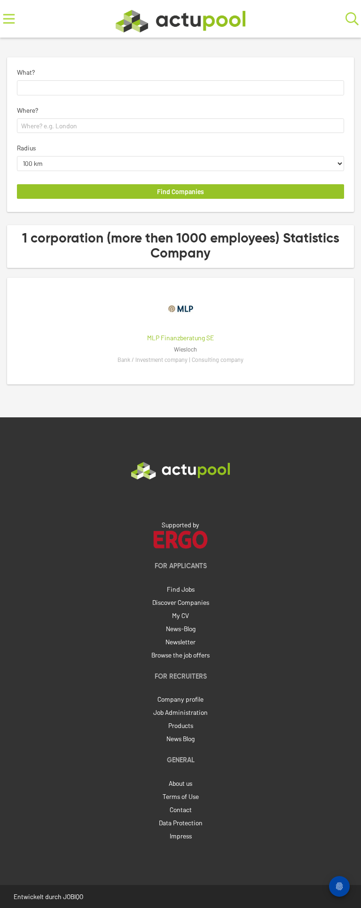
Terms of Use (181, 796)
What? (26, 72)
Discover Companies (180, 602)
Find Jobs (181, 589)
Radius (26, 148)
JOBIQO (73, 896)
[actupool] (180, 19)
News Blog (180, 739)
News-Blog (181, 629)
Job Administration (180, 712)
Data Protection (181, 823)
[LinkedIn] (180, 499)
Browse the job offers (180, 655)
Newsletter (180, 642)
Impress (181, 836)
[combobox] (180, 87)
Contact (181, 810)
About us (180, 783)
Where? (27, 110)
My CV (180, 615)
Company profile (180, 699)
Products (180, 725)
